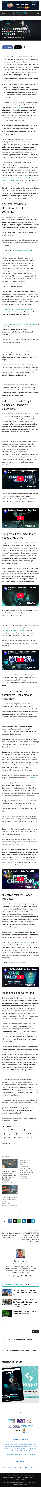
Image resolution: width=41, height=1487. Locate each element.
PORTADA (15, 26)
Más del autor (25, 1285)
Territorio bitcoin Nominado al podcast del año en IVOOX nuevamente (11, 1235)
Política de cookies (8, 1477)
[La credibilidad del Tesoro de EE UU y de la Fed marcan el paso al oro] (7, 1292)
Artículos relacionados (10, 1285)
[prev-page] (3, 1321)
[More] (24, 47)
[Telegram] (33, 1221)
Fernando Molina (9, 37)
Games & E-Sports (11, 18)
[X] (15, 1221)
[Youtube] (37, 1468)
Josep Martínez (24, 942)
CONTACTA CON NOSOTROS (14, 1475)
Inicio (2, 18)
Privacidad (18, 1477)
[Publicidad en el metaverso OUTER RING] (28, 1169)
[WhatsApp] (19, 1221)
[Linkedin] (24, 1221)
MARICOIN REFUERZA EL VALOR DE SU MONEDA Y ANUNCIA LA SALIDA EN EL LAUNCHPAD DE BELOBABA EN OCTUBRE (30, 1237)
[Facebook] (10, 1221)
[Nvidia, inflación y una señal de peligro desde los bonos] (7, 1313)
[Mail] (22, 1276)
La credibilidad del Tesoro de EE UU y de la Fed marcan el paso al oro (25, 1292)
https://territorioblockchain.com (20, 1263)
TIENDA (17, 1479)
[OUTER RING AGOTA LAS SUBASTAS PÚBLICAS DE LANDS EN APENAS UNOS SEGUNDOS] (10, 1163)
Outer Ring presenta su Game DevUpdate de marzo (9, 1199)
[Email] (29, 1221)
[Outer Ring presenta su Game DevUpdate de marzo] (10, 1189)
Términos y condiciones (29, 1477)
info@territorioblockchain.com (25, 1454)
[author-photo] (20, 1258)
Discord (33, 778)
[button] (3, 13)
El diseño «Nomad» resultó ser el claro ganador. (19, 324)
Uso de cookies (28, 1475)
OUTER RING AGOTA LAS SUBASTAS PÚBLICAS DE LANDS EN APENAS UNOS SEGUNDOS (9, 1175)
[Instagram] (14, 1276)
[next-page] (6, 1321)
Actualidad (5, 1295)
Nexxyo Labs (6, 904)
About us (23, 1479)
